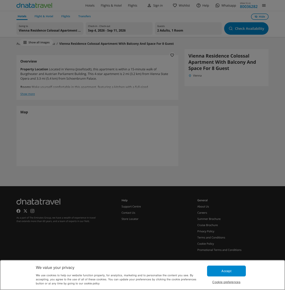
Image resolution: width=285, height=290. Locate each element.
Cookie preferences (226, 282)
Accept (226, 271)
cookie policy (92, 283)
